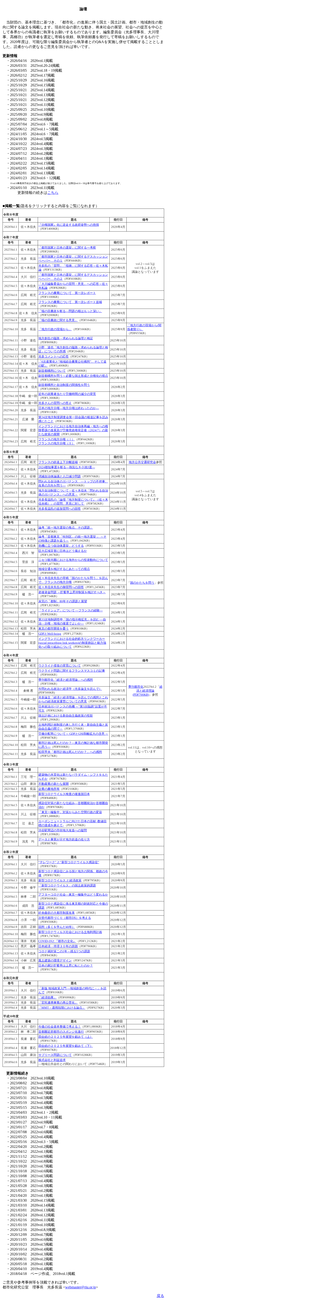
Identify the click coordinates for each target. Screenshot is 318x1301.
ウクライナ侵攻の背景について (59, 665)
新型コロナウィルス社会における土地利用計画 (70, 932)
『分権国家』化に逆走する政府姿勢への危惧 (68, 224)
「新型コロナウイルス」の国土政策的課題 (67, 885)
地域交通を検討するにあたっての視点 (64, 569)
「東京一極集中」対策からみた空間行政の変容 (70, 812)
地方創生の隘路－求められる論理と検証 (65, 338)
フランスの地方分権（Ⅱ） (56, 443)
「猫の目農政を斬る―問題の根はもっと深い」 (70, 311)
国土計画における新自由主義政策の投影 (65, 715)
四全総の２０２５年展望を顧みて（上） (65, 1036)
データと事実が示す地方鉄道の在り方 (64, 839)
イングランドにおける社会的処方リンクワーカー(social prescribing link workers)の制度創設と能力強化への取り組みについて (72, 642)
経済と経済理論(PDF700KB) (147, 690)
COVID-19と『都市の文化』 (57, 941)
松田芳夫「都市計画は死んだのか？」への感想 (70, 752)
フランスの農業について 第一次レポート (67, 293)
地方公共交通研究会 (142, 462)
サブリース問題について (55, 1055)
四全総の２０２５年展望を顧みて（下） (65, 1046)
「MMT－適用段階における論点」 (61, 1007)
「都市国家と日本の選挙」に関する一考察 (67, 247)
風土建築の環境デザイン (55, 960)
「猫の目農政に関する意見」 (58, 320)
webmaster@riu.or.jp (80, 1287)
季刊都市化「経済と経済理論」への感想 (65, 679)
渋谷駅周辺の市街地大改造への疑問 (62, 830)
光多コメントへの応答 (53, 356)
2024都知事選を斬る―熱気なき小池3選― (66, 467)
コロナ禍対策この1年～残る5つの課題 (64, 951)
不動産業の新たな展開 (53, 783)
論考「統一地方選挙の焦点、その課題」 (65, 527)
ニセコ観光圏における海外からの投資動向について (73, 560)
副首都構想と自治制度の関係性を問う (64, 385)
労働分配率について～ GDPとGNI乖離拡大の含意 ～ (73, 733)
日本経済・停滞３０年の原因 (58, 946)
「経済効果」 (47, 997)
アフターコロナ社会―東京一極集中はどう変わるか (73, 894)
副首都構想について (52, 370)
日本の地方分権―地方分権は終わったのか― (68, 408)
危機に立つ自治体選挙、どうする (61, 545)
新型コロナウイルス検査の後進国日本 (64, 794)
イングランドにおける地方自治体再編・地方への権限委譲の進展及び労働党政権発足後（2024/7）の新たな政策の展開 (73, 430)
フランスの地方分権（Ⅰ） (56, 439)
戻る (160, 1296)
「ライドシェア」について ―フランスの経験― (70, 610)
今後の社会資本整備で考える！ (59, 1026)
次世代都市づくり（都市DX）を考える (64, 918)
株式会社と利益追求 (52, 1060)
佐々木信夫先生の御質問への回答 (61, 587)
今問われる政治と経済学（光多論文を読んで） (70, 689)
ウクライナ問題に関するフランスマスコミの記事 (71, 670)
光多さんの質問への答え (55, 403)
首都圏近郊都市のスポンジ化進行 (61, 1031)
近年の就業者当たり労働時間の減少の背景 (67, 394)
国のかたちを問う (142, 582)
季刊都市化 (135, 686)
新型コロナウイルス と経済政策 (59, 880)
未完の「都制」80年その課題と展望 (62, 601)
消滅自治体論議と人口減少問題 (59, 476)
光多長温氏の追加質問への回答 (59, 508)
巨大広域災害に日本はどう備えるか (62, 551)
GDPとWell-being (49, 633)
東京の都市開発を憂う (53, 628)
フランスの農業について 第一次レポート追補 (70, 302)
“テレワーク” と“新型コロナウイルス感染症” (68, 862)
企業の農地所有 (49, 789)
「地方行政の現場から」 (55, 329)
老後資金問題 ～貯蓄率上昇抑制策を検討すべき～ (72, 592)
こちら (52, 193)
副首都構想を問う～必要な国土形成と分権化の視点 (73, 375)
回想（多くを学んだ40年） (56, 927)
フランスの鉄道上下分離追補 (58, 462)
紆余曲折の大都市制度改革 (56, 912)
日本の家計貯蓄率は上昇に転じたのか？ (65, 965)
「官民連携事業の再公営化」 (58, 1002)
